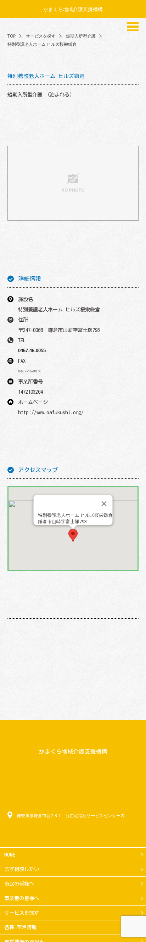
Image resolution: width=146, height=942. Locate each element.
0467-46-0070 (29, 371)
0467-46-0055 (32, 350)
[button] (73, 535)
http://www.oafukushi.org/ (51, 412)
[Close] (104, 503)
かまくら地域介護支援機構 (73, 9)
